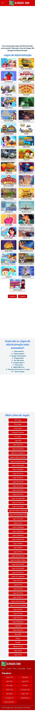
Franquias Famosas (18, 432)
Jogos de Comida (17, 482)
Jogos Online (18, 650)
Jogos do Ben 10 (18, 597)
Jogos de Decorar (17, 494)
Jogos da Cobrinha (18, 449)
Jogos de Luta (17, 523)
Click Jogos (17, 424)
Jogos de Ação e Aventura (18, 457)
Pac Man (17, 642)
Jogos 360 (18, 440)
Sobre (3, 668)
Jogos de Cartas (18, 477)
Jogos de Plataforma (17, 556)
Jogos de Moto (18, 547)
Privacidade (21, 668)
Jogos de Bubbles (17, 469)
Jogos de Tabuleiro (18, 572)
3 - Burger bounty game (18, 356)
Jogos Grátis (18, 655)
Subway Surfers (18, 646)
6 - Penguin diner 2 (17, 363)
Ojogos (18, 638)
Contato (9, 668)
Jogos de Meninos (18, 535)
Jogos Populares (18, 630)
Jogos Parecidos (9, 702)
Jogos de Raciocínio (18, 564)
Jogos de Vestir (18, 589)
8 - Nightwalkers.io (17, 367)
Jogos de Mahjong (18, 527)
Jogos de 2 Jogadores (18, 453)
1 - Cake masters (18, 351)
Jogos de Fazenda (18, 506)
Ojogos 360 (9, 677)
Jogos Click (25, 694)
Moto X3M (18, 634)
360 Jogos (25, 677)
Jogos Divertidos (18, 593)
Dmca (14, 668)
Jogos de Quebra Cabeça (18, 560)
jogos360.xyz (25, 698)
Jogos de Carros (18, 473)
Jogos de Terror (18, 580)
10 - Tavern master (17, 372)
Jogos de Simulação (18, 568)
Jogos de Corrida (17, 486)
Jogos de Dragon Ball (17, 498)
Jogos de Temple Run (17, 576)
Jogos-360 (25, 681)
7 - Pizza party (18, 365)
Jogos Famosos (18, 617)
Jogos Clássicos (18, 445)
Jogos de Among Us (18, 465)
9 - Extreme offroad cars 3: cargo (18, 369)
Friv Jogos (18, 436)
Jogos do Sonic (18, 613)
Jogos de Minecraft (18, 539)
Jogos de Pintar (18, 552)
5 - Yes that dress (18, 360)
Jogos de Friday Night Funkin (18, 515)
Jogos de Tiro (17, 585)
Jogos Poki (17, 626)
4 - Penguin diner (18, 358)
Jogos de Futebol (17, 519)
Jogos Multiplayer (17, 622)
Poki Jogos (9, 694)
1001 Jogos (18, 420)
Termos (29, 668)
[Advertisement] (17, 25)
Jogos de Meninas (17, 531)
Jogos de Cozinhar (18, 490)
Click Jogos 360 (25, 689)
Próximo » (23, 296)
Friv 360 (25, 685)
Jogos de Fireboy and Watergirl (17, 510)
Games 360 (9, 689)
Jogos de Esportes (18, 502)
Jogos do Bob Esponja (18, 601)
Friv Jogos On (9, 698)
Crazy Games (18, 428)
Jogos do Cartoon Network (17, 605)
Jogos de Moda (18, 543)
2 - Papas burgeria (17, 354)
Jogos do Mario (18, 609)
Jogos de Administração (17, 55)
